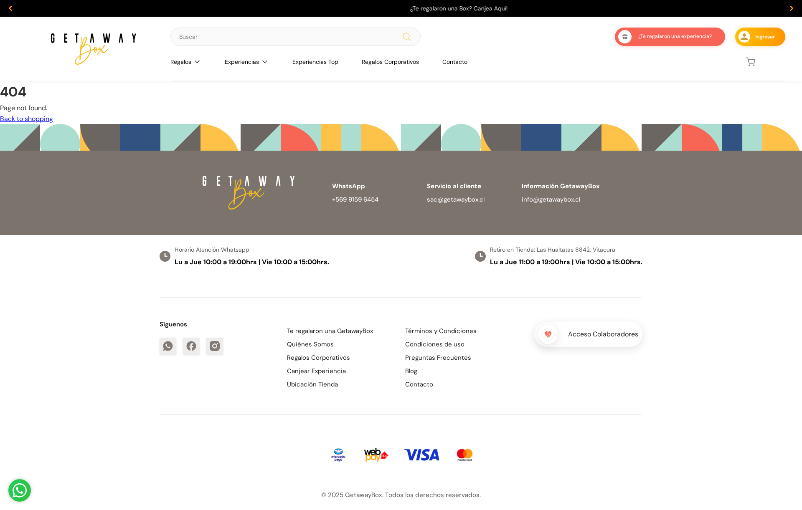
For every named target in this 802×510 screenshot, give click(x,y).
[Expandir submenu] (197, 61)
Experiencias (242, 62)
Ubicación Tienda (312, 384)
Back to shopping (26, 118)
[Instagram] (214, 346)
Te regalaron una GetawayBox (330, 331)
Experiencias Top (315, 62)
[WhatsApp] (168, 346)
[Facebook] (191, 346)
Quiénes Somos (310, 344)
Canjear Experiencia (316, 371)
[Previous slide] (10, 8)
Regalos (180, 62)
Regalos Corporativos (390, 62)
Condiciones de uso (434, 344)
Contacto (454, 62)
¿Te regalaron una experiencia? (675, 36)
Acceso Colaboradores (603, 334)
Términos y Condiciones (441, 331)
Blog (411, 371)
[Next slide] (791, 8)
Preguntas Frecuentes (438, 357)
